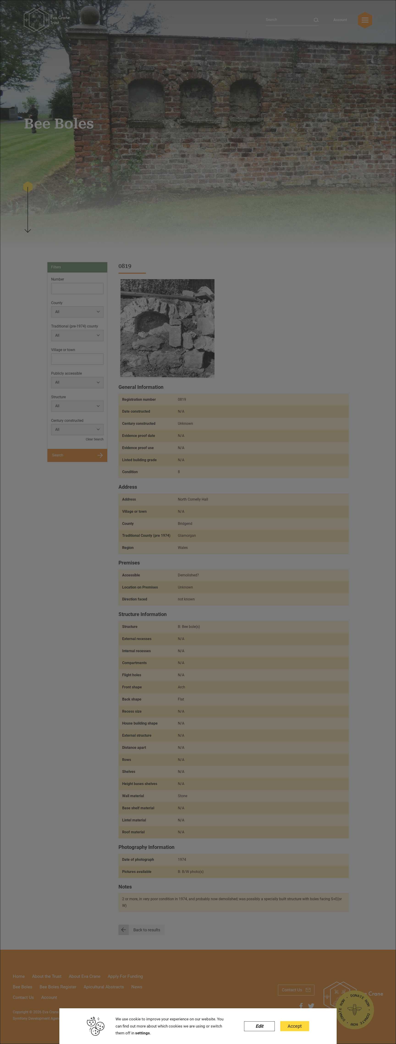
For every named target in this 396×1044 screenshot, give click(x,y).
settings (142, 1033)
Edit (259, 1026)
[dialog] (198, 522)
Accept (295, 1026)
